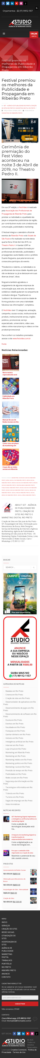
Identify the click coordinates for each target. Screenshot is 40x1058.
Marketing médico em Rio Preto (19, 759)
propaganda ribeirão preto (26, 485)
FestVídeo (23, 207)
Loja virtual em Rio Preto (16, 749)
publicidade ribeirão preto (10, 487)
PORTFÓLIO (7, 963)
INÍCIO (4, 922)
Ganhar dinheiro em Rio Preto (18, 734)
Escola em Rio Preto (14, 720)
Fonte (4, 344)
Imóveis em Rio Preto (14, 738)
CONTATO (6, 977)
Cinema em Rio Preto (14, 694)
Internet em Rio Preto (15, 745)
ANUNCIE (6, 974)
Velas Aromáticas (13, 804)
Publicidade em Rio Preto (16, 774)
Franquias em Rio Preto (15, 731)
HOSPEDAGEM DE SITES (9, 943)
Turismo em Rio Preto (15, 797)
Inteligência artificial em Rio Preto (19, 741)
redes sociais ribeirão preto (15, 490)
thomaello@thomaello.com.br (19, 1021)
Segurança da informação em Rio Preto (18, 782)
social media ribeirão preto (21, 492)
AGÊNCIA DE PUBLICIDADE (7, 949)
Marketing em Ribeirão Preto (12, 113)
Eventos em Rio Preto (14, 723)
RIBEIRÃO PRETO (9, 970)
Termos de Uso (19, 1052)
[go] (34, 567)
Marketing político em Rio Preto (19, 763)
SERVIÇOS (6, 925)
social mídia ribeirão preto (27, 495)
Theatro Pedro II (9, 245)
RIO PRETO (6, 967)
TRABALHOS (7, 960)
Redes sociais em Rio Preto (17, 777)
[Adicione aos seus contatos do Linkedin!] (12, 3)
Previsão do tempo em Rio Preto (19, 770)
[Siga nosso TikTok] (25, 3)
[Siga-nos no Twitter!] (7, 3)
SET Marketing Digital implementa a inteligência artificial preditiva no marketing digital (24, 819)
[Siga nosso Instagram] (21, 3)
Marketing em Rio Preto (16, 756)
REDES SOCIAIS (8, 932)
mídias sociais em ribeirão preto (22, 482)
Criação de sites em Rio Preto (18, 698)
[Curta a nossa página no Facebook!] (3, 3)
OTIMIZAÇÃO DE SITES (9, 937)
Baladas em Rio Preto (14, 691)
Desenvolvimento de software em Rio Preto (20, 715)
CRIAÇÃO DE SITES (9, 929)
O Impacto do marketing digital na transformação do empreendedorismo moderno (24, 837)
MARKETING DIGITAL (7, 955)
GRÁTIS (34, 34)
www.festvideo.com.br (22, 338)
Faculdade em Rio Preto (15, 727)
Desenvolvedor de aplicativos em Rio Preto (19, 703)
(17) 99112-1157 (26, 11)
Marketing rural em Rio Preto (18, 767)
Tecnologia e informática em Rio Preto (17, 788)
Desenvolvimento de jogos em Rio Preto (18, 709)
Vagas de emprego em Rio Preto (19, 800)
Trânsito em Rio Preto (15, 793)
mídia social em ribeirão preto (16, 480)
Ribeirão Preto (17, 235)
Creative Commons (19, 1050)
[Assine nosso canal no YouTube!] (16, 3)
